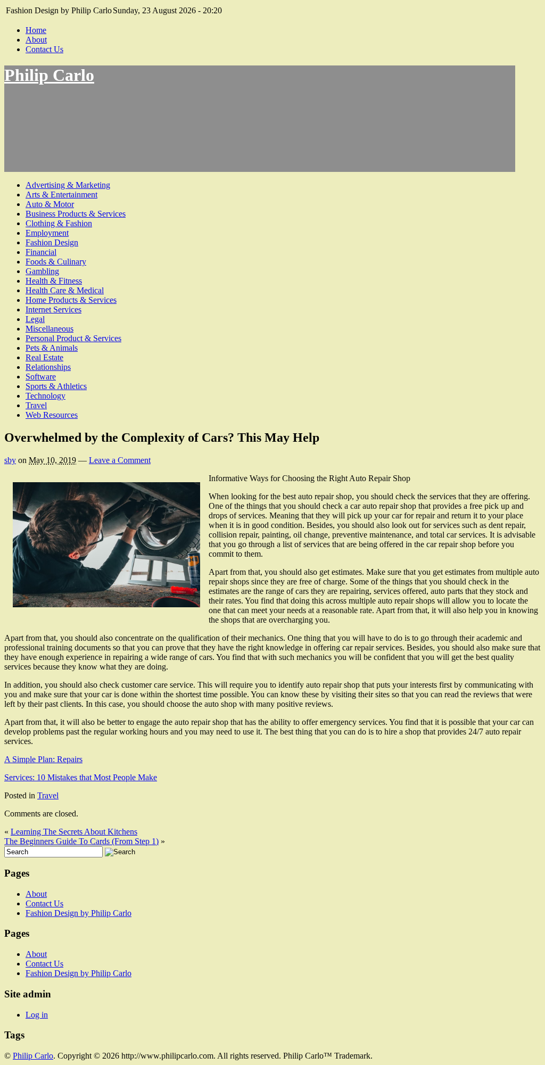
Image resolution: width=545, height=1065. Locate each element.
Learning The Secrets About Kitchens (74, 831)
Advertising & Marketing (68, 184)
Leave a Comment (120, 460)
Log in (37, 1014)
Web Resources (52, 414)
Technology (45, 395)
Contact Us (44, 49)
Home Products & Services (71, 299)
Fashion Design (52, 242)
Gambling (42, 271)
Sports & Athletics (56, 386)
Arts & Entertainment (61, 194)
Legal (35, 319)
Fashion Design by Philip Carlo (78, 913)
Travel (36, 405)
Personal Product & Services (73, 338)
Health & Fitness (54, 280)
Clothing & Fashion (59, 223)
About (36, 39)
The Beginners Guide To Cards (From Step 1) (81, 841)
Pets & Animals (52, 347)
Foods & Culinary (56, 261)
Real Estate (44, 357)
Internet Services (53, 309)
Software (41, 376)
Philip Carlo (49, 75)
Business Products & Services (76, 213)
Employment (47, 232)
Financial (41, 252)
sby (10, 460)
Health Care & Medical (65, 290)
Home (36, 30)
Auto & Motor (50, 204)
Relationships (48, 366)
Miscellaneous (49, 328)
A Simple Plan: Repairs (43, 759)
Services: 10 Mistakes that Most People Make (80, 777)
